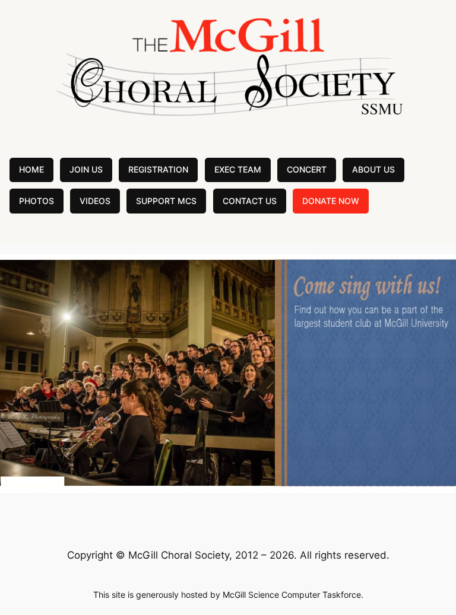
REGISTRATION (158, 169)
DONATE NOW (330, 201)
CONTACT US (250, 201)
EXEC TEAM (237, 169)
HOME (31, 169)
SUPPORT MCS (166, 201)
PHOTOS (36, 201)
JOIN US (86, 169)
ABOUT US (373, 169)
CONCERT (307, 169)
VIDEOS (95, 201)
